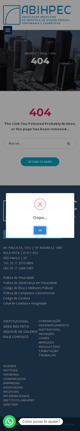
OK (40, 230)
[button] (9, 421)
